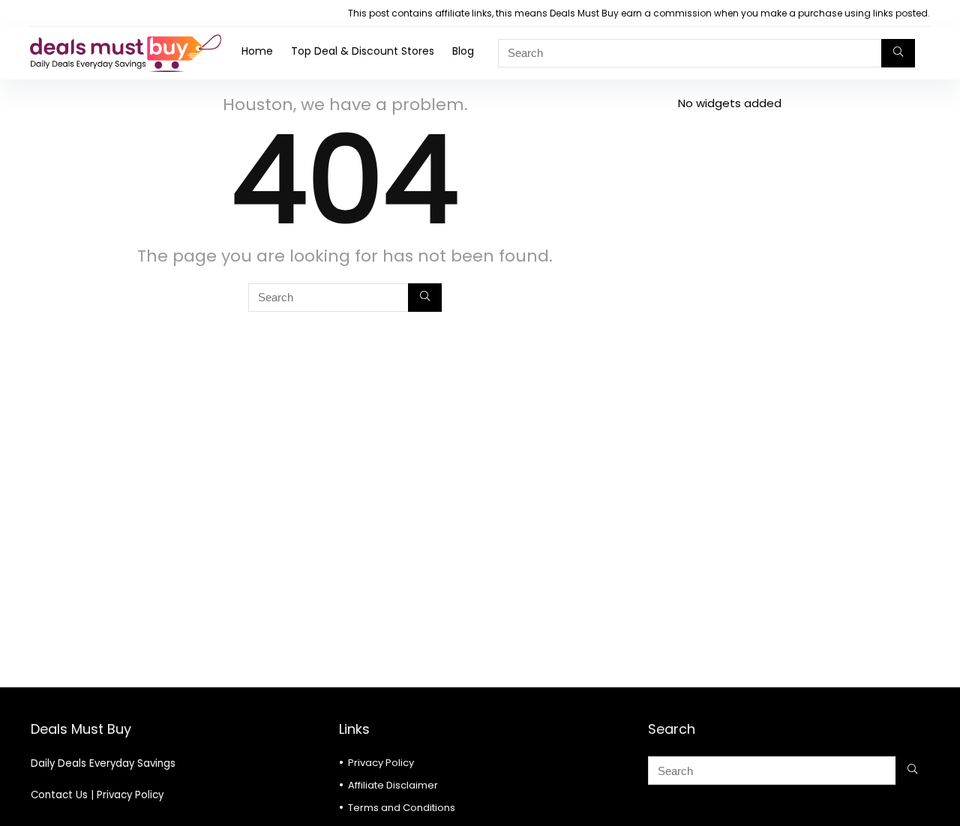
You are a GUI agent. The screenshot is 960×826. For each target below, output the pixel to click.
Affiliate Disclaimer (393, 785)
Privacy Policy (130, 795)
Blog (463, 50)
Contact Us (59, 795)
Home (257, 50)
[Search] (898, 53)
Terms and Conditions (401, 808)
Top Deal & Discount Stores (362, 50)
